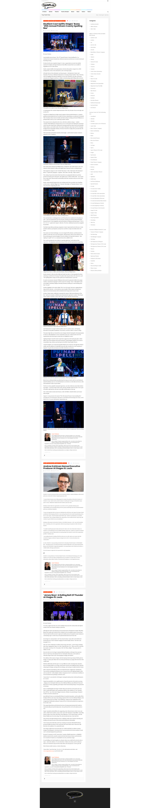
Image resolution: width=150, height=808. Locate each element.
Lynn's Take (93, 126)
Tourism (92, 251)
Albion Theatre (94, 26)
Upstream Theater (95, 256)
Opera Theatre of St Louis (96, 150)
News (78, 11)
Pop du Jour (93, 155)
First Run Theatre (94, 100)
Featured (46, 20)
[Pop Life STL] (49, 6)
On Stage (93, 145)
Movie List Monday (95, 130)
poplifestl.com (47, 452)
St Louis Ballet (94, 191)
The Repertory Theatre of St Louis (98, 244)
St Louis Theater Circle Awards (97, 208)
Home (45, 11)
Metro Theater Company (96, 128)
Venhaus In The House (96, 258)
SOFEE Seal (93, 179)
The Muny (93, 239)
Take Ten (93, 222)
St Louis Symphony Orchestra (97, 205)
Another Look (94, 37)
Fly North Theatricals (95, 102)
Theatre (57, 11)
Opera (92, 147)
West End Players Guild (96, 265)
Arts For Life (93, 45)
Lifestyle (92, 118)
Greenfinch (93, 116)
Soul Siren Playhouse (95, 181)
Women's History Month (96, 270)
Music (72, 11)
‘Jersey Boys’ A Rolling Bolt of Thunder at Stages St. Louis (63, 596)
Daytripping (93, 81)
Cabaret (92, 57)
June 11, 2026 (55, 30)
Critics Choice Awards (95, 73)
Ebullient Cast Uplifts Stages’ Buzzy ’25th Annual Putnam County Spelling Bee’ (62, 26)
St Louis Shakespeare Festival (97, 203)
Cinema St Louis (94, 61)
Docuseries (93, 88)
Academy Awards (94, 24)
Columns (92, 64)
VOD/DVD (93, 260)
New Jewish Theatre (95, 138)
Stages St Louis (57, 20)
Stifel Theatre (94, 215)
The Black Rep (94, 234)
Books (92, 54)
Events (83, 11)
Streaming (93, 220)
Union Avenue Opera (95, 253)
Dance (92, 76)
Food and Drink (94, 105)
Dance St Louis (94, 78)
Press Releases (50, 463)
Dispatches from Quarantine (97, 83)
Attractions (93, 47)
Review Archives (94, 164)
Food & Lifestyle (65, 11)
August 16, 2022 (55, 470)
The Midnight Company (96, 236)
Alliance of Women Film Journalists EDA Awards (97, 34)
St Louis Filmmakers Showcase (97, 198)
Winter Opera (94, 268)
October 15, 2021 (55, 599)
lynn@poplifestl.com (45, 0)
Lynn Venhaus (47, 30)
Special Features (94, 183)
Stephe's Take (94, 212)
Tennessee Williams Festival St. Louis (97, 229)
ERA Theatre (93, 90)
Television (93, 224)
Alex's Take (93, 29)
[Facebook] (44, 455)
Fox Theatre (93, 107)
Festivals (92, 98)
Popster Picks (94, 157)
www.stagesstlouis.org (48, 751)
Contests (92, 69)
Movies (50, 11)
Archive (92, 40)
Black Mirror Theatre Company (98, 52)
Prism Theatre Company (96, 162)
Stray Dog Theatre (95, 217)
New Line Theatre (95, 140)
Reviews (50, 20)
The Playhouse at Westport (97, 241)
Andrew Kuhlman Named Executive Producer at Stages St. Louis (61, 467)
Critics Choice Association (96, 71)
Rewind (92, 169)
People (92, 152)
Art (91, 42)
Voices (89, 11)
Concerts (93, 66)
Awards (92, 49)
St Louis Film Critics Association (98, 193)
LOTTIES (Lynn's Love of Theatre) (98, 123)
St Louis (92, 186)
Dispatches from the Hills (96, 85)
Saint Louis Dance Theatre (96, 171)
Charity (92, 59)
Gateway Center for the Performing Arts (97, 113)
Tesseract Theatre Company (97, 232)
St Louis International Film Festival (98, 200)
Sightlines (93, 176)
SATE (92, 174)
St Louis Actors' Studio (96, 188)
